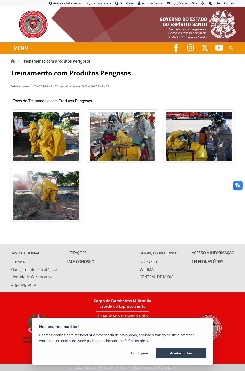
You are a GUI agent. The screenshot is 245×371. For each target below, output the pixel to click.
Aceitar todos (181, 353)
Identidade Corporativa (31, 277)
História (18, 262)
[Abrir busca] (231, 48)
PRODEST (135, 367)
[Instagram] (191, 49)
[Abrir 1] (46, 136)
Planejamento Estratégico (34, 269)
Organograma (23, 284)
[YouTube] (219, 49)
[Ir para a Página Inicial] (31, 24)
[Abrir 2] (122, 136)
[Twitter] (205, 49)
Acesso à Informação (213, 252)
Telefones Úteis (207, 261)
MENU (20, 48)
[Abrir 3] (199, 136)
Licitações (77, 252)
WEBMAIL (148, 269)
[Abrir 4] (46, 194)
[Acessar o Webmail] (168, 3)
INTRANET (149, 262)
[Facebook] (176, 49)
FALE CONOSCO (80, 261)
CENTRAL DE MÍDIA (156, 277)
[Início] (13, 61)
